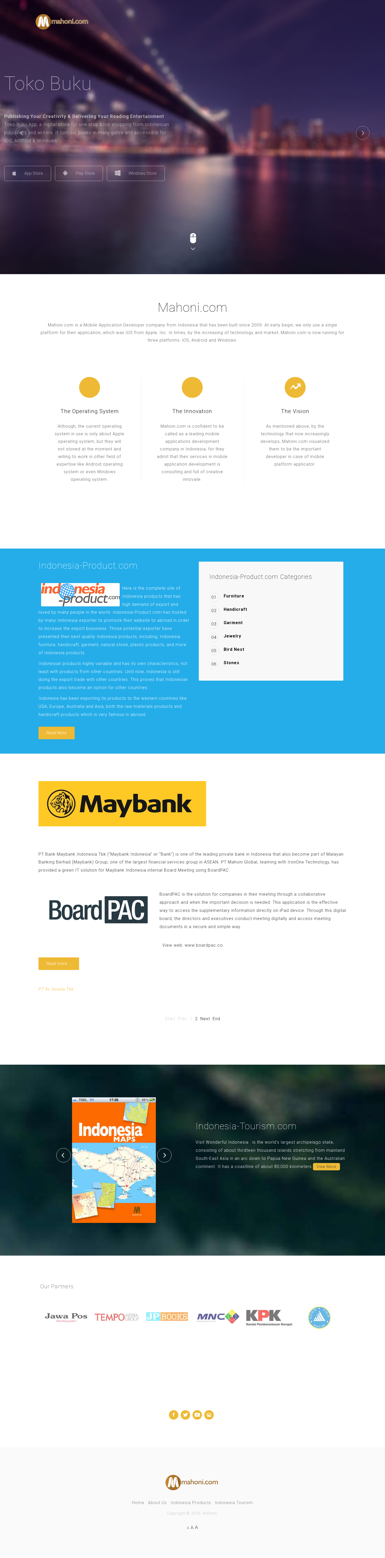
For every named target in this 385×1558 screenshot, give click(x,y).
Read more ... (58, 963)
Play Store (116, 173)
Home (138, 1502)
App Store (65, 173)
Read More (56, 732)
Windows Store (174, 173)
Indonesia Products (190, 1502)
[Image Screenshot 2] (114, 1159)
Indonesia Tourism (234, 1502)
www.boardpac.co (204, 945)
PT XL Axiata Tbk (56, 989)
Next (205, 1018)
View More (326, 1167)
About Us (157, 1502)
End (216, 1018)
